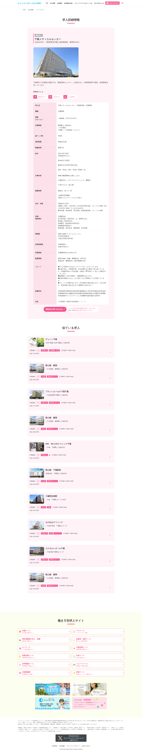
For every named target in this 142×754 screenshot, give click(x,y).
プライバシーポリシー (73, 746)
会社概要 (62, 746)
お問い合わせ (86, 746)
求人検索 (52, 3)
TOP (47, 3)
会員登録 (59, 3)
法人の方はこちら (99, 3)
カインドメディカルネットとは (83, 3)
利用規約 (54, 746)
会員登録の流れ (68, 3)
